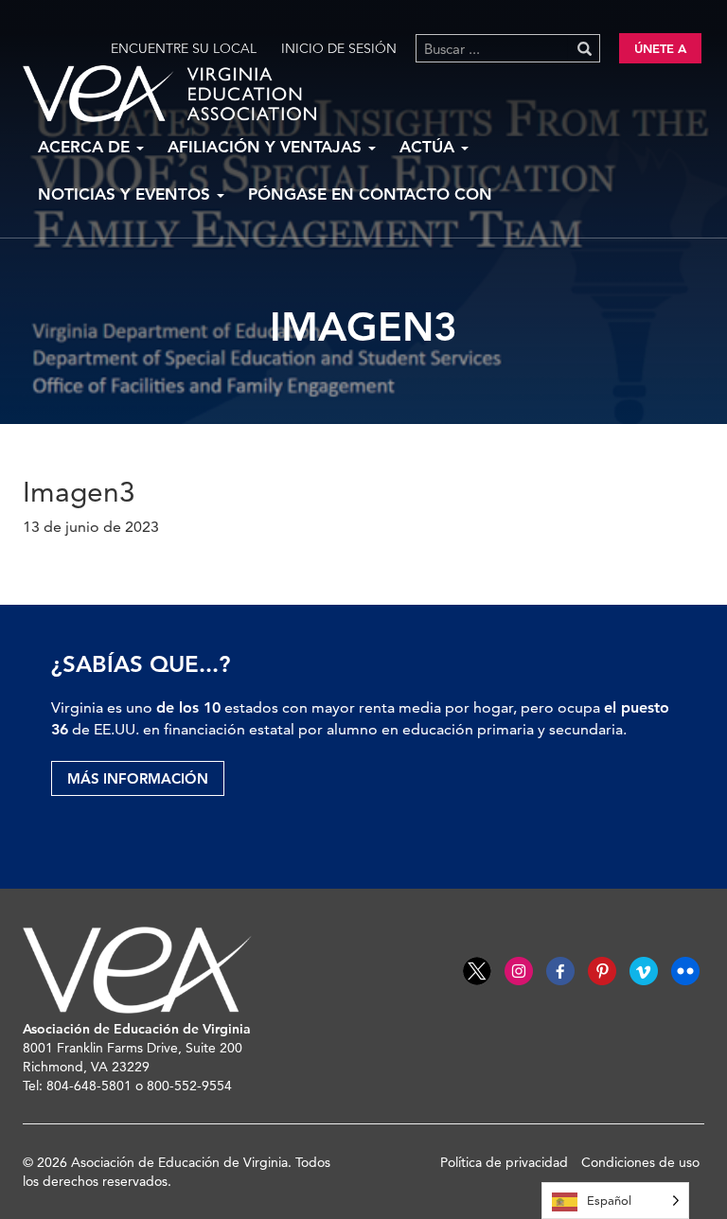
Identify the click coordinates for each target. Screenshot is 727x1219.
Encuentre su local (184, 48)
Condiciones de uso (640, 1162)
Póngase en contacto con (370, 194)
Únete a (660, 48)
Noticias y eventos (126, 194)
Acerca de (86, 146)
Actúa (429, 146)
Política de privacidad (504, 1162)
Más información (137, 778)
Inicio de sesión (339, 48)
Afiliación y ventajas (267, 146)
